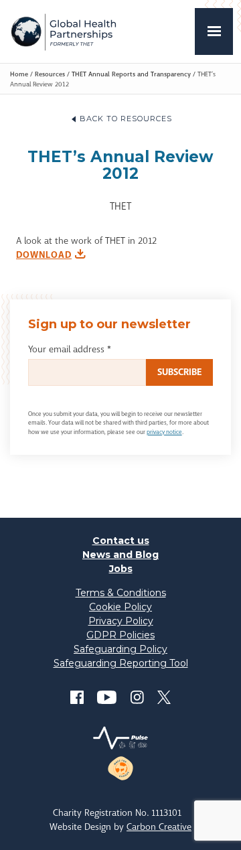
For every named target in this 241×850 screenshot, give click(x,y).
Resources (50, 74)
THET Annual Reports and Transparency (131, 74)
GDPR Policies (120, 635)
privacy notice (164, 432)
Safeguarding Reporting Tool (121, 663)
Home (19, 74)
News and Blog (120, 555)
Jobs (121, 569)
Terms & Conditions (121, 593)
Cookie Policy (120, 607)
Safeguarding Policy (120, 649)
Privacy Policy (120, 621)
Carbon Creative (159, 827)
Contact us (120, 541)
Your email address (69, 349)
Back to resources (126, 118)
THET (63, 31)
